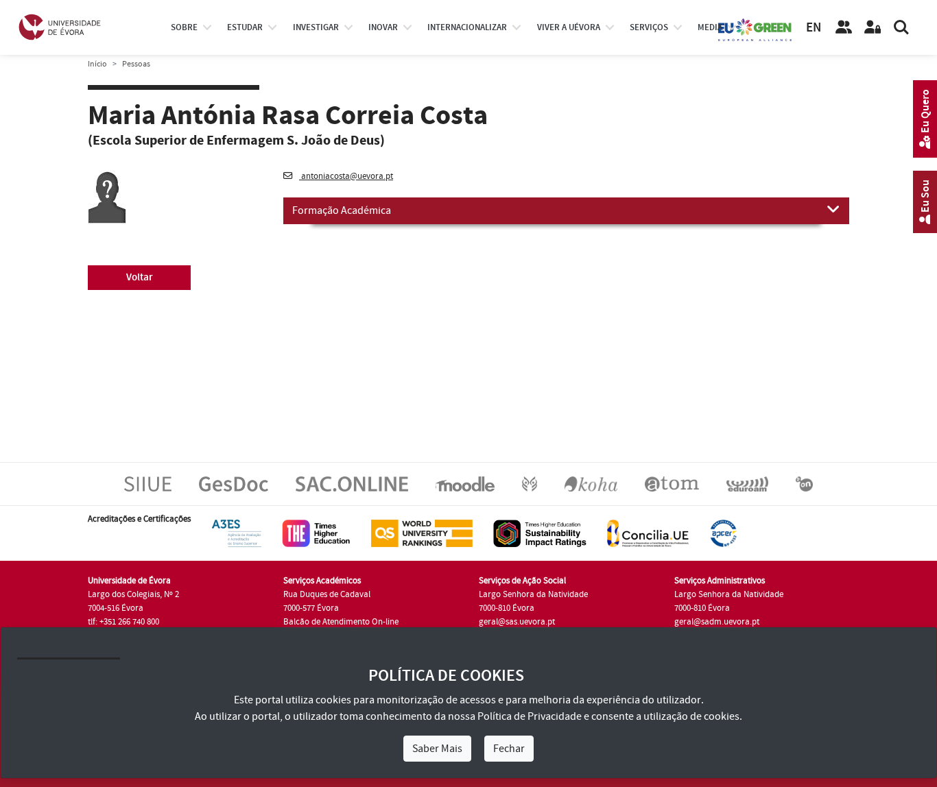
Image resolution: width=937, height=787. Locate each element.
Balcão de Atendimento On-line (341, 622)
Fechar (509, 748)
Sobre (184, 27)
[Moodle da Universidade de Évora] (465, 483)
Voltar (139, 277)
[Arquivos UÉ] (672, 483)
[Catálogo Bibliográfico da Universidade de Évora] (591, 483)
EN (813, 27)
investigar (316, 27)
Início (97, 64)
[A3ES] (236, 532)
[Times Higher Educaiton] (316, 532)
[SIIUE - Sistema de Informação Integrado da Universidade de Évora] (147, 483)
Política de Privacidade (529, 716)
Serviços (649, 27)
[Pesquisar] (901, 27)
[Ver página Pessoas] (843, 27)
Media (710, 27)
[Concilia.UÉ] (648, 532)
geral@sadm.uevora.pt (716, 622)
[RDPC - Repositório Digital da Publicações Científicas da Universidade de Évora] (529, 483)
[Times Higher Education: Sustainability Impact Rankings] (539, 532)
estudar (245, 27)
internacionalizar (467, 27)
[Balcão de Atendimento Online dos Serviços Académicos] (352, 483)
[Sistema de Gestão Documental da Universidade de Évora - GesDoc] (233, 483)
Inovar (383, 27)
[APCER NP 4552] (723, 532)
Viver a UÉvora (568, 27)
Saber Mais (437, 748)
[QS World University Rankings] (422, 532)
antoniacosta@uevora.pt (346, 176)
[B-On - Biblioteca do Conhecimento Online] (804, 483)
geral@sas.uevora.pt (517, 622)
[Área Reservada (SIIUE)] (872, 27)
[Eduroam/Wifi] (747, 483)
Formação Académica (341, 210)
